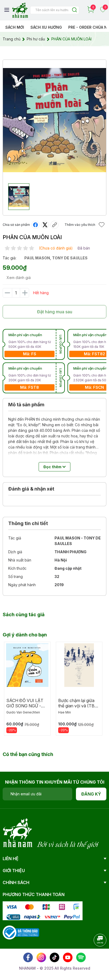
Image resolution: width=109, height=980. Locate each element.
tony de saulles (70, 258)
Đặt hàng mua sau (54, 311)
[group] (54, 120)
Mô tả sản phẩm (26, 404)
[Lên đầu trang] (94, 955)
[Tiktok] (54, 957)
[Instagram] (41, 957)
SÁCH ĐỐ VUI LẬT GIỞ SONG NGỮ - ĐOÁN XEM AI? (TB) (26, 706)
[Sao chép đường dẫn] (54, 225)
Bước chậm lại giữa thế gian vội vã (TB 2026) (76, 706)
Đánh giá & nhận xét (31, 489)
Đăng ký (91, 794)
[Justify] (74, 10)
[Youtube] (67, 957)
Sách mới (14, 27)
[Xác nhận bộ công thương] (21, 932)
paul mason (37, 258)
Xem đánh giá (19, 277)
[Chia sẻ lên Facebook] (35, 225)
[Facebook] (28, 957)
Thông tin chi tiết (28, 523)
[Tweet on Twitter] (45, 225)
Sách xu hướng (46, 27)
